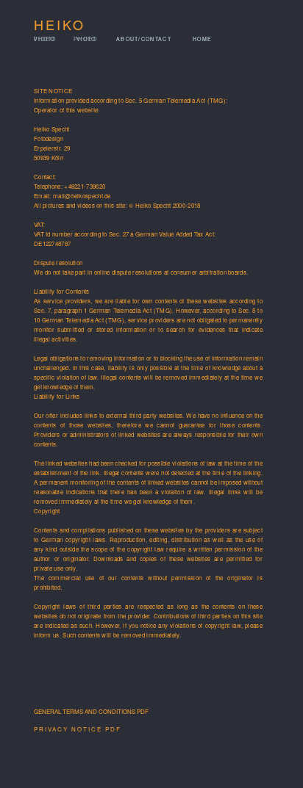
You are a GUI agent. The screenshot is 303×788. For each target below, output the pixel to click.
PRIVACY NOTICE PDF (77, 729)
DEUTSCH (248, 52)
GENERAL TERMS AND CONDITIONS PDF (91, 711)
